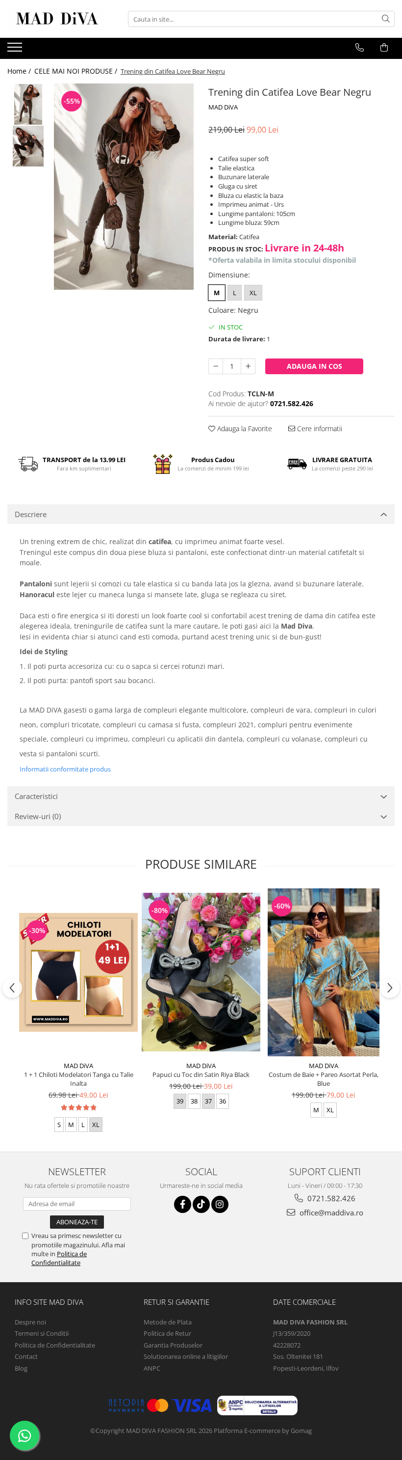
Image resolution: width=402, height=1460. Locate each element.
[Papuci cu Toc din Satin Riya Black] (201, 972)
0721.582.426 (330, 1198)
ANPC (152, 1368)
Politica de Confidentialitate (59, 1258)
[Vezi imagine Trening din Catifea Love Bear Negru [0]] (28, 104)
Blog (21, 1368)
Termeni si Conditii (42, 1333)
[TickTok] (201, 1204)
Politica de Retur (167, 1333)
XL (253, 292)
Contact (26, 1356)
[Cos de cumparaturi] (384, 47)
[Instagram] (219, 1204)
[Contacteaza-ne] (360, 47)
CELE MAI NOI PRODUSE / (76, 71)
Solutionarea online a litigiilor (186, 1356)
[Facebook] (182, 1204)
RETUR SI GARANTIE (176, 1302)
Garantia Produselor (173, 1345)
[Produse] (16, 50)
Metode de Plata (168, 1322)
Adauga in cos (314, 366)
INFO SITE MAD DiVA (49, 1302)
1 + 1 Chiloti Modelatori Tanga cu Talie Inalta (78, 1079)
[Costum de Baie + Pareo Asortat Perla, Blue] (323, 972)
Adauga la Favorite (243, 428)
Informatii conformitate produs (65, 769)
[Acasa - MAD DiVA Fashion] (56, 18)
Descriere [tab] (31, 514)
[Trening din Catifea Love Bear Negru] (124, 186)
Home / (20, 71)
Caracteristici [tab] (36, 796)
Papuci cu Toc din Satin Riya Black (201, 1074)
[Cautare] (386, 19)
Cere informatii (318, 428)
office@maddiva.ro (330, 1212)
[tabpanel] (124, 186)
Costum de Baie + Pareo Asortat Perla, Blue (323, 1079)
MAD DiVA (223, 107)
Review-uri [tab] (38, 816)
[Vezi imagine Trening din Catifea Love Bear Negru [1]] (28, 146)
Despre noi (30, 1322)
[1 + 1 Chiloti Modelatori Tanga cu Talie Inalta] (78, 972)
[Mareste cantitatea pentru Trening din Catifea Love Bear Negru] (248, 366)
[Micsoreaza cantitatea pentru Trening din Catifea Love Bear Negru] (215, 366)
